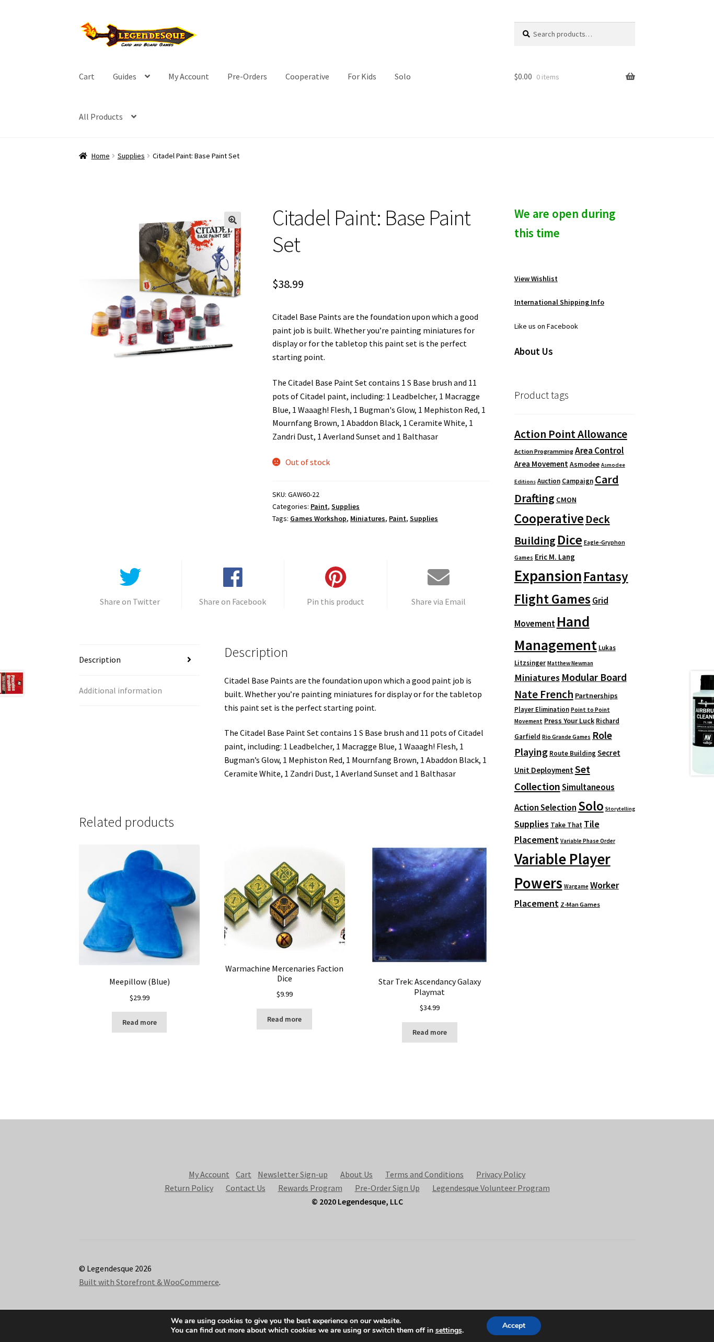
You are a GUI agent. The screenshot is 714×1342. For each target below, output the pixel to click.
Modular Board (594, 677)
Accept (513, 1326)
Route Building (572, 753)
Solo (403, 76)
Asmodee (585, 464)
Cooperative (307, 76)
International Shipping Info (559, 302)
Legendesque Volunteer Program (491, 1188)
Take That (566, 824)
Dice (569, 539)
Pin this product (335, 601)
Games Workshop (318, 518)
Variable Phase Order (587, 840)
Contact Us (246, 1188)
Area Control (599, 450)
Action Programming (543, 451)
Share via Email (438, 601)
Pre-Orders (247, 76)
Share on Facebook (232, 601)
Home (100, 155)
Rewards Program (310, 1188)
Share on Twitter (130, 601)
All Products (101, 116)
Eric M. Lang (555, 557)
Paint (319, 506)
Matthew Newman (570, 663)
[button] (232, 220)
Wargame (576, 886)
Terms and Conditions (424, 1174)
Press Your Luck (569, 720)
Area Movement (541, 464)
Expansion (548, 575)
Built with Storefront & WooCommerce (149, 1282)
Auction (548, 481)
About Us (356, 1174)
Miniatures (367, 518)
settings (448, 1330)
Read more (139, 1022)
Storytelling (620, 808)
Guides (124, 76)
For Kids (362, 76)
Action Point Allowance (570, 434)
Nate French (543, 694)
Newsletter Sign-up (293, 1174)
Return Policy (189, 1188)
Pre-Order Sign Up (387, 1188)
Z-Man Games (580, 904)
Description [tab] (100, 659)
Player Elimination (541, 709)
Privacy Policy (500, 1174)
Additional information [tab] (120, 690)
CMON (566, 499)
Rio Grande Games (566, 737)
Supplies (131, 155)
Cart (87, 76)
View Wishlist (536, 278)
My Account (188, 76)
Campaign (577, 481)
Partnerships (596, 695)
